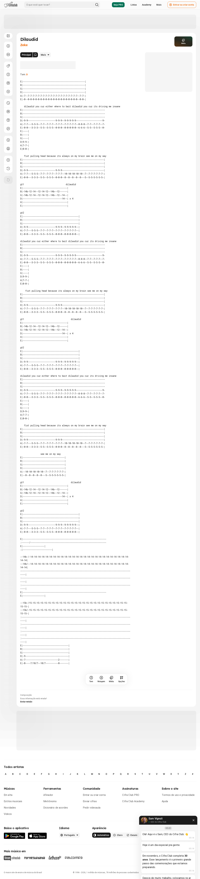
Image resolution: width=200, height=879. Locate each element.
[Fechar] (193, 820)
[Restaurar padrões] (8, 180)
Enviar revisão (26, 702)
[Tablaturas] (8, 103)
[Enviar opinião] (8, 160)
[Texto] (8, 120)
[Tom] (8, 74)
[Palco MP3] (74, 858)
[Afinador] (8, 140)
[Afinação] (8, 91)
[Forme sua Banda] (34, 857)
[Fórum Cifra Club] (12, 858)
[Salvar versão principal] (35, 54)
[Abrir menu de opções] (8, 36)
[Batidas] (8, 128)
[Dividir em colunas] (8, 54)
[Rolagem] (8, 46)
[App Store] (37, 836)
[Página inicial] (11, 5)
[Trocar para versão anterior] (8, 168)
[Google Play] (14, 836)
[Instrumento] (8, 66)
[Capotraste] (8, 83)
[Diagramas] (8, 111)
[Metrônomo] (8, 148)
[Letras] (55, 858)
